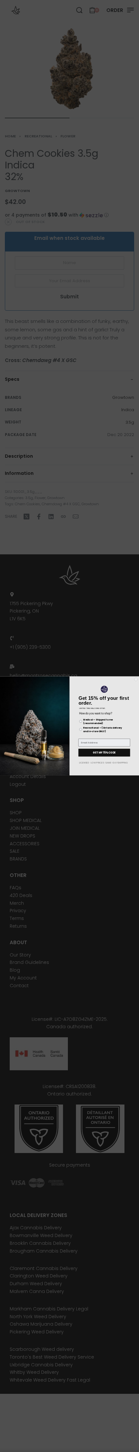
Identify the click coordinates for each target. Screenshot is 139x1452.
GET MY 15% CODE (104, 752)
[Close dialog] (136, 679)
